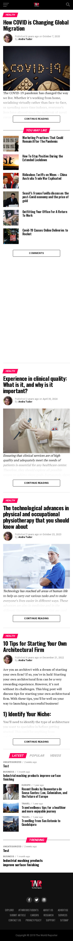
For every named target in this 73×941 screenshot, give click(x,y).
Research (49, 915)
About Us (48, 910)
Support (50, 920)
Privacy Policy (33, 920)
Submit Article (18, 915)
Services (62, 915)
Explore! (9, 910)
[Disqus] (36, 305)
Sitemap (64, 920)
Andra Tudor (25, 39)
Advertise (63, 910)
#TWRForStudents (28, 910)
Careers (34, 915)
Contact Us (15, 920)
